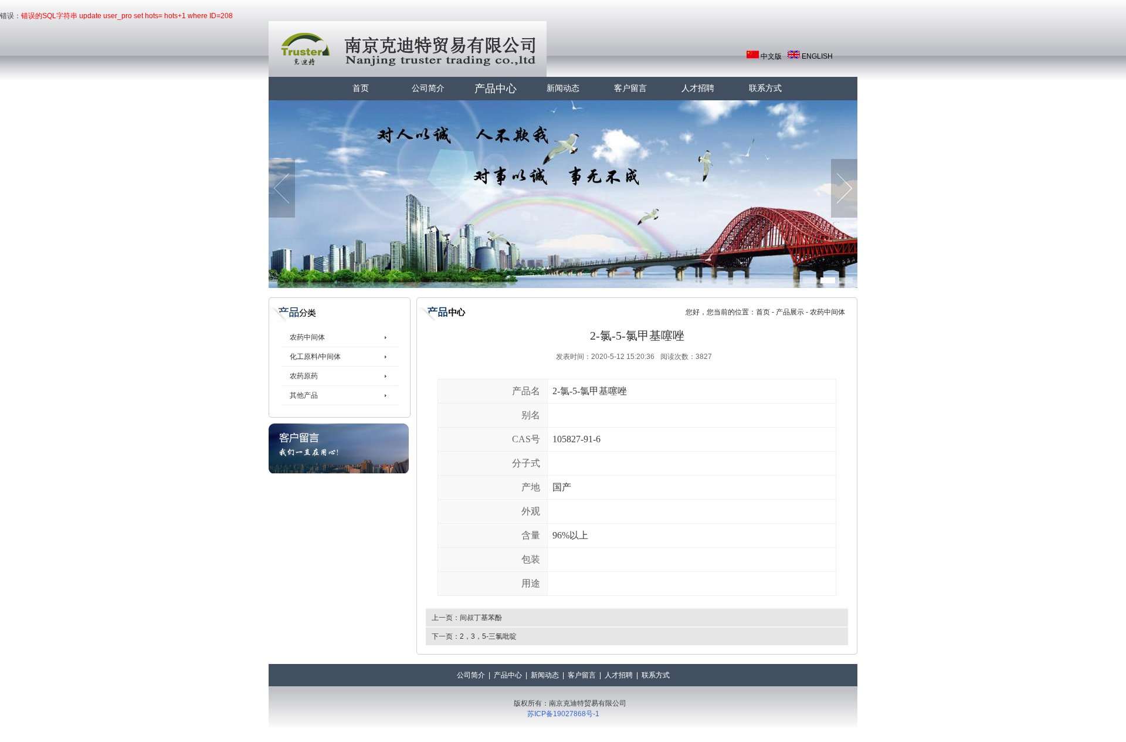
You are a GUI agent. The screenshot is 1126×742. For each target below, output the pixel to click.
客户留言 (630, 88)
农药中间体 (307, 337)
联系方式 (765, 88)
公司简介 (428, 88)
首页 (360, 88)
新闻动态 (563, 88)
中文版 (771, 56)
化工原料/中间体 (315, 357)
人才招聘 (697, 88)
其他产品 (304, 395)
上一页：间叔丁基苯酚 (467, 618)
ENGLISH (817, 56)
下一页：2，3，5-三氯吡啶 (474, 636)
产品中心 (495, 88)
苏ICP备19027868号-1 (563, 714)
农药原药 (304, 376)
